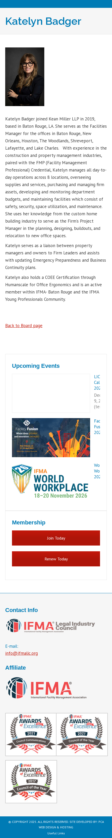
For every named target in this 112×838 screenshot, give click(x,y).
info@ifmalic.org (21, 653)
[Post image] (51, 393)
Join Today (56, 538)
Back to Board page (23, 325)
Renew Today (56, 558)
